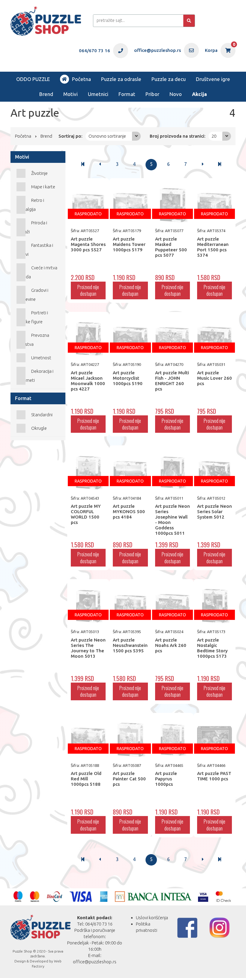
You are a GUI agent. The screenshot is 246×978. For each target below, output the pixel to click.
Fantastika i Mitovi (34, 250)
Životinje (39, 173)
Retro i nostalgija (30, 205)
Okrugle (39, 428)
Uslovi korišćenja (152, 917)
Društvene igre (213, 79)
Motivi (70, 94)
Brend (46, 94)
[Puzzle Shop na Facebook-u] (187, 927)
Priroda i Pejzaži (31, 227)
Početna (81, 79)
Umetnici (98, 94)
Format (126, 94)
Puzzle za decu (169, 79)
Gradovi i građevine (32, 295)
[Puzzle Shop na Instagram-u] (219, 927)
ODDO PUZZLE (33, 79)
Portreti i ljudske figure (32, 317)
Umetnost (41, 357)
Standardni (41, 414)
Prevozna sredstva (32, 340)
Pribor (152, 94)
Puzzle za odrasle (121, 79)
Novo (176, 94)
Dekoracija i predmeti (34, 376)
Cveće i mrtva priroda (36, 272)
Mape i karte (43, 186)
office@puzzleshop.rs (94, 961)
